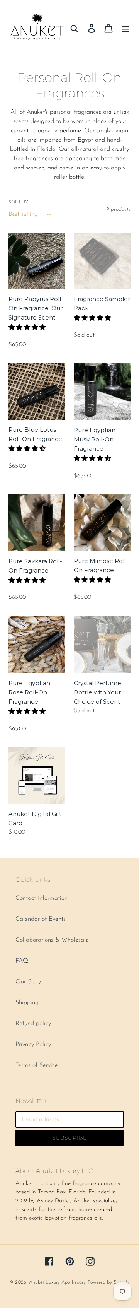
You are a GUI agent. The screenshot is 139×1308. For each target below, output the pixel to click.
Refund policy (33, 1024)
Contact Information (41, 898)
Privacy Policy (33, 1044)
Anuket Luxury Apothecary (57, 1282)
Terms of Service (36, 1065)
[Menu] (125, 27)
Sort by (18, 202)
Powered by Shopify (109, 1282)
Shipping (27, 1003)
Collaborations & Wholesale (52, 940)
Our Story (28, 982)
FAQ (21, 961)
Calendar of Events (40, 919)
